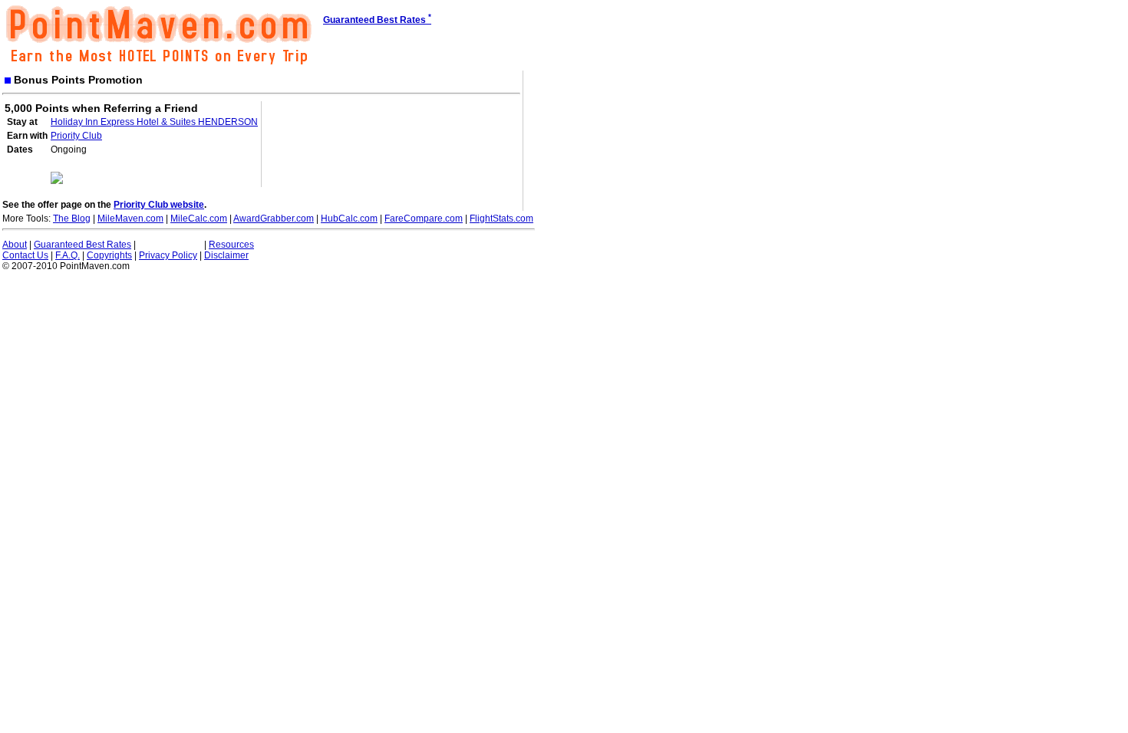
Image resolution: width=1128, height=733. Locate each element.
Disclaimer (226, 255)
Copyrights (109, 255)
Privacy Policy (168, 255)
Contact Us (25, 255)
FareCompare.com (423, 218)
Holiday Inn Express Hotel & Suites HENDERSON (154, 122)
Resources (231, 244)
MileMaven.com (130, 218)
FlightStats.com (501, 218)
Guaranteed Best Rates (82, 244)
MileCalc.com (198, 218)
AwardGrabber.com (273, 218)
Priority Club (76, 135)
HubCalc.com (349, 218)
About (14, 244)
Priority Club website (159, 204)
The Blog (72, 218)
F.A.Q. (67, 255)
